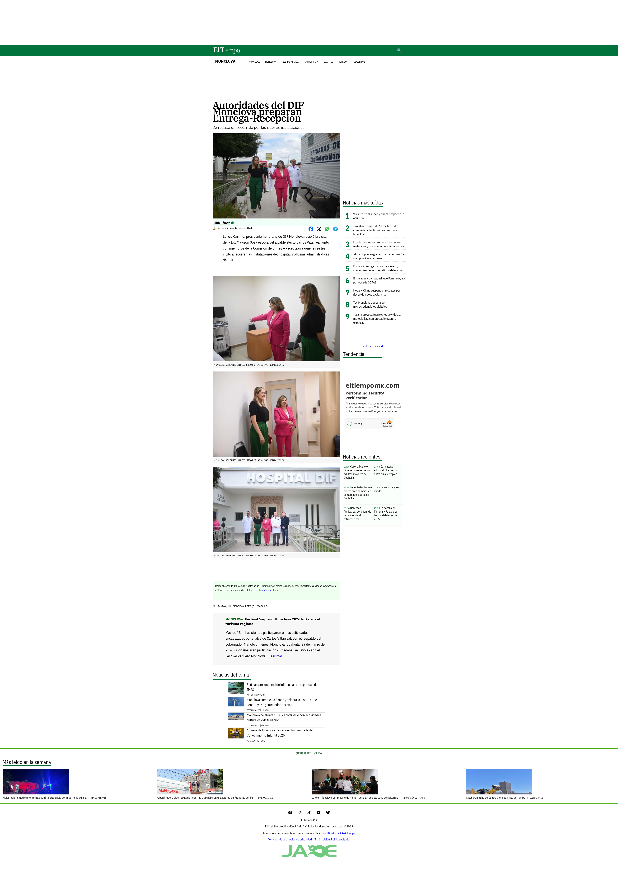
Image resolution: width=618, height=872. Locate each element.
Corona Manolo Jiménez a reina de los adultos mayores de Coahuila (357, 472)
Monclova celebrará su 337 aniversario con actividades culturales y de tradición (284, 717)
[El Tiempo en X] (328, 813)
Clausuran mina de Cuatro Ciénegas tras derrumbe (504, 797)
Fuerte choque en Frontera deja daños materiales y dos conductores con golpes (378, 244)
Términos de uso (277, 839)
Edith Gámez (221, 223)
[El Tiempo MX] (227, 53)
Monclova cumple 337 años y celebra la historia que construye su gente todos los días (282, 702)
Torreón (343, 61)
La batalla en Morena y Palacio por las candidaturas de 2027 (386, 513)
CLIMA (318, 753)
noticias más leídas (374, 346)
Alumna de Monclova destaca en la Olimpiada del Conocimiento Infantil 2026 (280, 732)
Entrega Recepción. (256, 606)
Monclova (270, 61)
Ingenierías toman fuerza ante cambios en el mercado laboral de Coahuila (358, 492)
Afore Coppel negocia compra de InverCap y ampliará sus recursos (379, 256)
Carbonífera (311, 61)
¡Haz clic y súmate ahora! (266, 590)
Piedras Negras (290, 61)
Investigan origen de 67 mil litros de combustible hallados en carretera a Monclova (375, 230)
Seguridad (359, 61)
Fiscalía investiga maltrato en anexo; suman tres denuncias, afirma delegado (377, 268)
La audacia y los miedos (386, 489)
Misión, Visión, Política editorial (332, 839)
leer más (276, 656)
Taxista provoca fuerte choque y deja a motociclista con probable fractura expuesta (377, 318)
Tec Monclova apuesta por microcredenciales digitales (370, 304)
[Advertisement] (309, 22)
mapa (351, 833)
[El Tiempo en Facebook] (292, 813)
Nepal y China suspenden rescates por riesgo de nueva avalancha (376, 292)
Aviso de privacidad (300, 839)
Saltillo (328, 61)
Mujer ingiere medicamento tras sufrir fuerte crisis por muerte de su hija (54, 797)
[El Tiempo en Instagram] (302, 813)
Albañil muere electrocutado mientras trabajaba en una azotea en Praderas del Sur (215, 797)
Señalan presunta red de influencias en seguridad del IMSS (282, 687)
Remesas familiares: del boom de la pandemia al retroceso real (357, 513)
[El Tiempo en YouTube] (321, 813)
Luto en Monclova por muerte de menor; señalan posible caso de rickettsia (368, 797)
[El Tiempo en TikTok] (311, 813)
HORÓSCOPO (304, 753)
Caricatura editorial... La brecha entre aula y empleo (386, 470)
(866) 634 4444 (336, 833)
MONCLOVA (225, 61)
